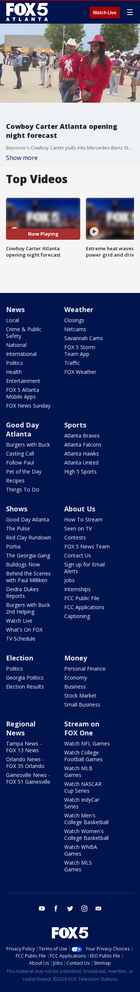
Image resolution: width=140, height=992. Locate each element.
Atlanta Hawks (81, 453)
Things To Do (22, 489)
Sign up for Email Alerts (84, 568)
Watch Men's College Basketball (86, 819)
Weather (78, 309)
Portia (13, 546)
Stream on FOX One (81, 728)
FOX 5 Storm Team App (79, 350)
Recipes (15, 480)
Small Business (82, 704)
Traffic (72, 362)
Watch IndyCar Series (81, 803)
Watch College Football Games (83, 756)
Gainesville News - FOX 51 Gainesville (28, 778)
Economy (75, 677)
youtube (42, 908)
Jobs (69, 580)
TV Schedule (20, 638)
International (21, 353)
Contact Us (77, 555)
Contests (75, 537)
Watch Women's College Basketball (86, 834)
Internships (77, 589)
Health (14, 371)
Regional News (20, 728)
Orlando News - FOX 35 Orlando (25, 762)
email (99, 908)
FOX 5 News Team (87, 546)
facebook (56, 908)
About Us (79, 508)
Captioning (77, 616)
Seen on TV (78, 528)
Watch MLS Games (78, 866)
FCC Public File (81, 598)
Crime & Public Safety (23, 332)
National (16, 344)
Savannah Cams (83, 338)
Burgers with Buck (28, 444)
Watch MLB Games (78, 771)
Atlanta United (81, 462)
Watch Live (104, 12)
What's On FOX (24, 629)
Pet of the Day (23, 471)
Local (12, 320)
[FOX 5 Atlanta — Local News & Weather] (27, 12)
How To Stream (83, 519)
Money (75, 657)
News (15, 309)
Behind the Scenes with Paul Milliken (28, 577)
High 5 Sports (80, 471)
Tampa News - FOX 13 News (24, 747)
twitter (70, 908)
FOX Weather (80, 371)
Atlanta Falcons (83, 444)
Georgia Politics (25, 677)
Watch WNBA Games (80, 850)
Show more (22, 158)
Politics (14, 362)
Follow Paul (20, 462)
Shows (16, 508)
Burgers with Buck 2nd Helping (28, 608)
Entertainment (23, 380)
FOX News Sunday (28, 405)
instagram (84, 908)
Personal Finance (85, 668)
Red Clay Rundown (28, 537)
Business (75, 686)
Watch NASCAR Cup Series (83, 787)
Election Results (25, 686)
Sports (75, 424)
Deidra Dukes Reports (22, 592)
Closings (74, 320)
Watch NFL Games (87, 743)
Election (19, 657)
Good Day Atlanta (22, 429)
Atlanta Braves (82, 435)
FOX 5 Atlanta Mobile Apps (22, 393)
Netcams (75, 329)
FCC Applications (84, 607)
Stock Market (80, 695)
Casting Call (20, 453)
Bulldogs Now (23, 564)
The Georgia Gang (28, 555)
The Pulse (18, 528)
